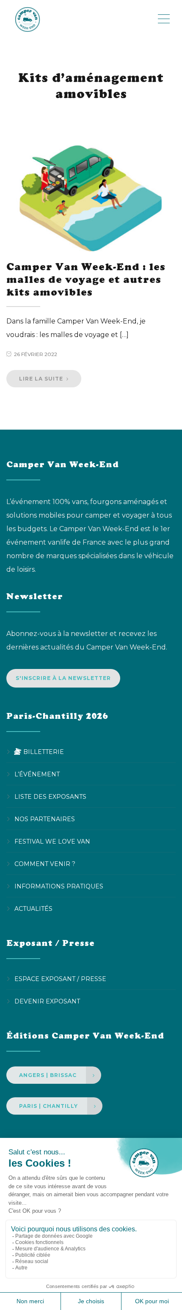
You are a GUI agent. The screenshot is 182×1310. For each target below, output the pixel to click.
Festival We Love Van (52, 841)
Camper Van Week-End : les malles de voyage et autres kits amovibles (85, 279)
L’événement (37, 774)
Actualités (33, 909)
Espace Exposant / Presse (60, 979)
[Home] (81, 19)
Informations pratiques (58, 886)
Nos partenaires (44, 819)
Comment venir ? (44, 864)
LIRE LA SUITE (42, 378)
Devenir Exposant (47, 1001)
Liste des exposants (50, 796)
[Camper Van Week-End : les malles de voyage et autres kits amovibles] (91, 198)
